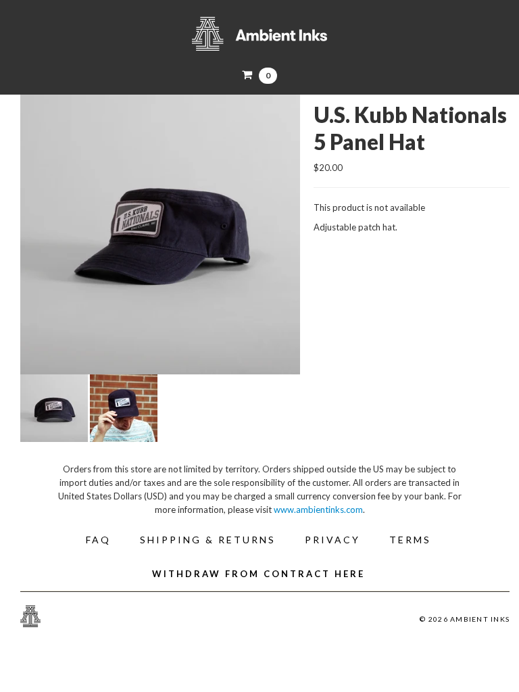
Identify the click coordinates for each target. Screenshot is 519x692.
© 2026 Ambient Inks (465, 619)
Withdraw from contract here (258, 573)
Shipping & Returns (208, 539)
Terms (410, 539)
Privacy (332, 539)
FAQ (98, 539)
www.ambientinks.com (318, 509)
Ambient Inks (259, 34)
